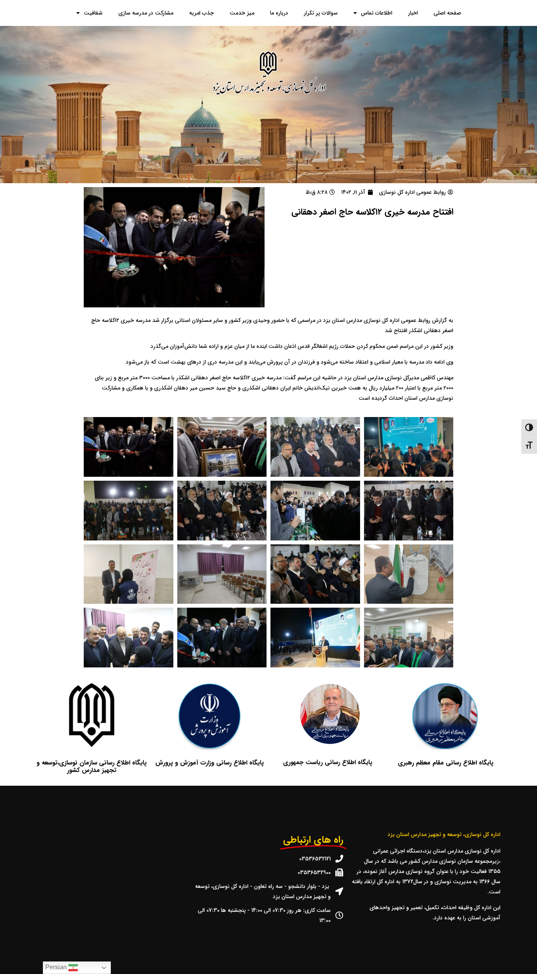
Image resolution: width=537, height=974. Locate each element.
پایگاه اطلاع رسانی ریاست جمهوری (327, 762)
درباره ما (279, 13)
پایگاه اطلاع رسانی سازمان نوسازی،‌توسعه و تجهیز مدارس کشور (92, 766)
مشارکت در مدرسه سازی (145, 13)
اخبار (413, 13)
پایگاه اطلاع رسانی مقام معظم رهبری (445, 763)
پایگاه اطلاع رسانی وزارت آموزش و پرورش (209, 763)
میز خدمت (242, 13)
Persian (56, 967)
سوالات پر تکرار (321, 13)
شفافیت (93, 13)
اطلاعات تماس (376, 13)
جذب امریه (201, 13)
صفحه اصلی (447, 13)
